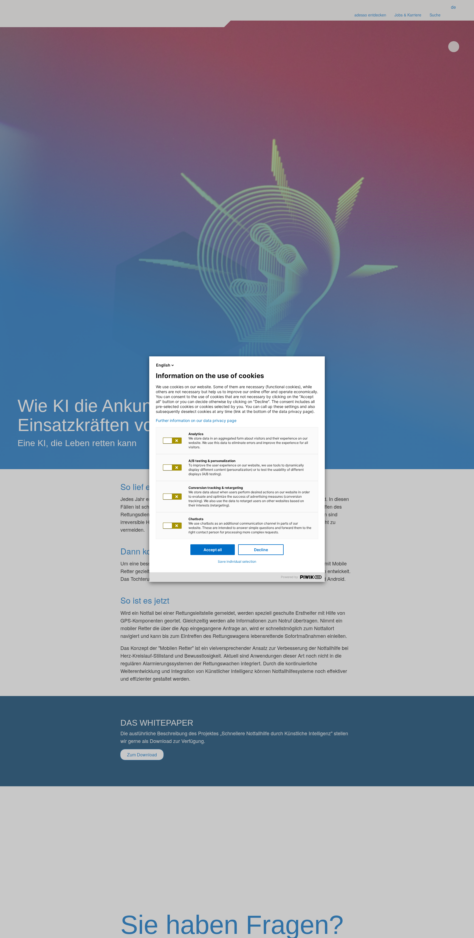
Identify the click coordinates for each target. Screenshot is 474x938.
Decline (261, 549)
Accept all (213, 549)
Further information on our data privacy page (196, 420)
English (163, 365)
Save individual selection (237, 561)
